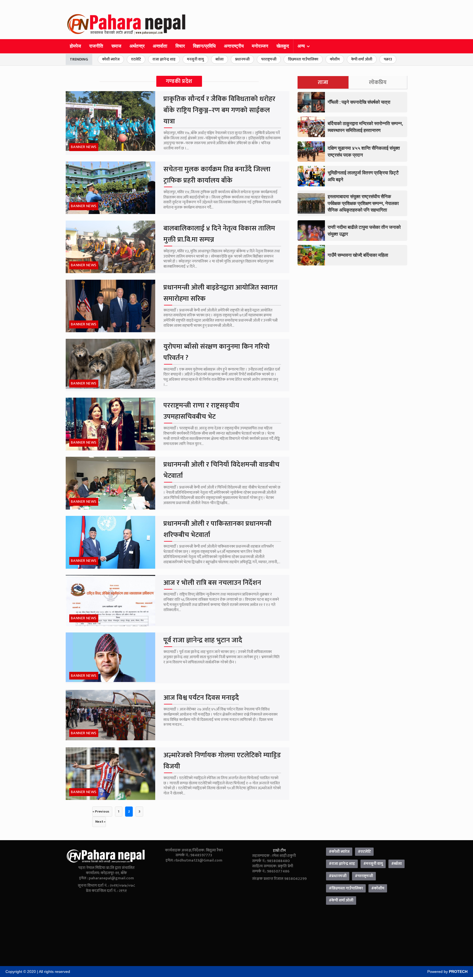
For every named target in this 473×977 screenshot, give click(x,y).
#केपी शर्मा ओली (341, 900)
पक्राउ (388, 59)
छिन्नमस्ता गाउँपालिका (303, 59)
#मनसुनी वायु (373, 863)
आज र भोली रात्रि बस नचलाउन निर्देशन (212, 582)
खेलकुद (282, 46)
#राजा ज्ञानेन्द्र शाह (342, 863)
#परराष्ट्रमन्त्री (364, 876)
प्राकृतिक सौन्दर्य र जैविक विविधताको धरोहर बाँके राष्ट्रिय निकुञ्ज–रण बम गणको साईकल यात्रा (219, 110)
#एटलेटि (364, 851)
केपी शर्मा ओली (361, 59)
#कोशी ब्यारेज (339, 851)
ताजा (323, 82)
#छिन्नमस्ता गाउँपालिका (346, 888)
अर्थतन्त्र (137, 46)
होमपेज (75, 46)
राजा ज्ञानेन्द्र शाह (163, 59)
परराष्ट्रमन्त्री (268, 59)
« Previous (101, 811)
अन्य (301, 46)
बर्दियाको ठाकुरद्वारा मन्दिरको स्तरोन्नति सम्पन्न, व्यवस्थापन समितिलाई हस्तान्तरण (365, 126)
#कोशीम (377, 888)
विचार (180, 46)
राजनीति (96, 46)
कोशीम (335, 59)
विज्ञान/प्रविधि (204, 46)
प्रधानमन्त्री (242, 59)
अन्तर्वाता (160, 46)
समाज (116, 46)
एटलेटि (136, 59)
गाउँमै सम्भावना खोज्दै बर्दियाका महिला (358, 255)
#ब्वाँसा (396, 863)
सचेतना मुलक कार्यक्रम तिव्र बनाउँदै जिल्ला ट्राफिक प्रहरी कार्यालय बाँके (216, 175)
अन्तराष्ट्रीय (234, 46)
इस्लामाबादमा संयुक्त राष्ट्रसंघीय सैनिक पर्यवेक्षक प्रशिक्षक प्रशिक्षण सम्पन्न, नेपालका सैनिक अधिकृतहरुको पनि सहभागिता (363, 203)
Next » (100, 822)
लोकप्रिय (378, 82)
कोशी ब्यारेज (111, 59)
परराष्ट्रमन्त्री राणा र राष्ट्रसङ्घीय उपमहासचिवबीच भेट (201, 411)
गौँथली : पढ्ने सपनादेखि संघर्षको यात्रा (359, 102)
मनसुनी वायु (195, 59)
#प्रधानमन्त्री (338, 876)
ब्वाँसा (219, 59)
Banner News (84, 147)
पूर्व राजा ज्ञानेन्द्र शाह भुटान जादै (202, 640)
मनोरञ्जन (260, 46)
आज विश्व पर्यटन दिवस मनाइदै (201, 697)
